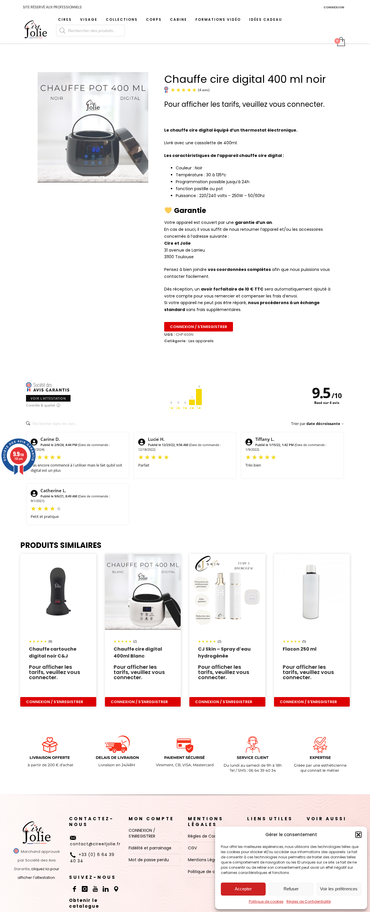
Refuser (291, 888)
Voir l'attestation (48, 398)
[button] (358, 835)
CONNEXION (333, 7)
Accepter (243, 888)
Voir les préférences (339, 888)
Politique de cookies (266, 901)
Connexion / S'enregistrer (198, 326)
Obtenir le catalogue (84, 903)
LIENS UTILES (270, 819)
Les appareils (201, 341)
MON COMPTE (151, 819)
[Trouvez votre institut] (116, 889)
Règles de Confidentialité (308, 901)
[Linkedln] (105, 889)
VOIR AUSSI (327, 819)
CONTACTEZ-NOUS (91, 821)
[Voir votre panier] (340, 42)
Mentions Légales (205, 821)
